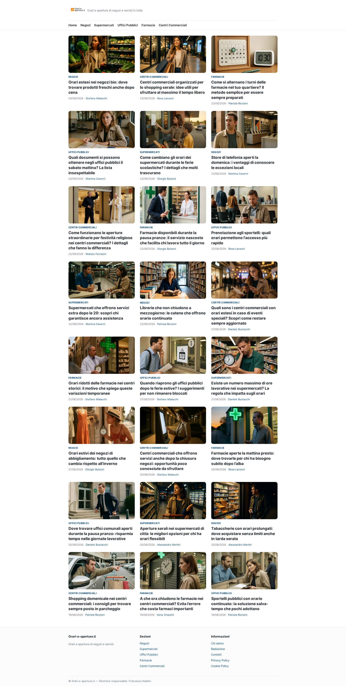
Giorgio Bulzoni (166, 178)
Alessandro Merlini (168, 544)
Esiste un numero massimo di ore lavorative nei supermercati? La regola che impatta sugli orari (241, 388)
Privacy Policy (220, 660)
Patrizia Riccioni (238, 103)
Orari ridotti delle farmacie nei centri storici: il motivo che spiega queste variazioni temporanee (101, 388)
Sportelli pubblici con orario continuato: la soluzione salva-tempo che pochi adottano (239, 603)
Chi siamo (217, 643)
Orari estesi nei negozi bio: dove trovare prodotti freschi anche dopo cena (101, 87)
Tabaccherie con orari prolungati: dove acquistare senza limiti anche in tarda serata (243, 533)
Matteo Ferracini (96, 253)
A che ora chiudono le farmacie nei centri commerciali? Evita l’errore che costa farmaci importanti (171, 603)
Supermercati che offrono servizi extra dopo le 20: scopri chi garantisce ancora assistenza (98, 313)
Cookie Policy (220, 666)
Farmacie (148, 25)
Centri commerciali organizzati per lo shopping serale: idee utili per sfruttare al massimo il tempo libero (172, 87)
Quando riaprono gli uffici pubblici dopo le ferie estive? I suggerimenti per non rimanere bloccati (172, 388)
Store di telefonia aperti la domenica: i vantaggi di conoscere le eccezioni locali (242, 162)
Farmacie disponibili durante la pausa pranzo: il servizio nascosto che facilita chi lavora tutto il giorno (172, 237)
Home (72, 25)
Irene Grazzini (165, 614)
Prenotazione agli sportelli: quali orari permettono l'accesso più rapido (241, 237)
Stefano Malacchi (96, 98)
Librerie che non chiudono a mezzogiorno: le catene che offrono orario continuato (173, 313)
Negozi (85, 25)
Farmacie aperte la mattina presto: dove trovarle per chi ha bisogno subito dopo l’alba (242, 458)
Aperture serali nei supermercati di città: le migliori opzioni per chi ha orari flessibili (172, 533)
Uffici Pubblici (128, 25)
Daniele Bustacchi (239, 329)
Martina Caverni (95, 178)
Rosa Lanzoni (165, 98)
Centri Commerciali (173, 25)
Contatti (216, 654)
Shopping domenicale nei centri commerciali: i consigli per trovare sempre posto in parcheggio (99, 603)
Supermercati (104, 25)
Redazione (218, 649)
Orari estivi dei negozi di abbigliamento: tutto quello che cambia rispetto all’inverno (97, 458)
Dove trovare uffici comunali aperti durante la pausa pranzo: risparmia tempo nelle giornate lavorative (100, 533)
